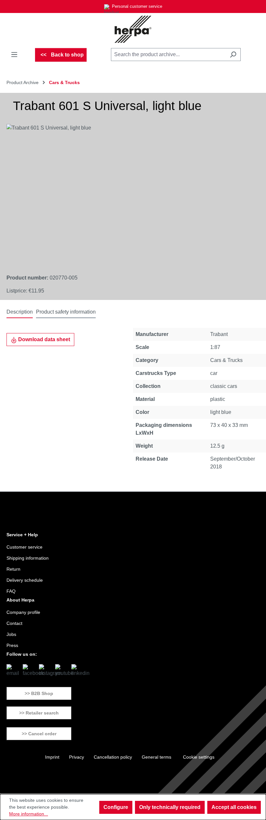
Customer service (24, 547)
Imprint (52, 757)
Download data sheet (43, 339)
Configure (115, 807)
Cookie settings (198, 757)
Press (12, 645)
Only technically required (169, 807)
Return (13, 569)
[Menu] (14, 54)
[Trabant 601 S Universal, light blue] (126, 194)
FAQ (11, 591)
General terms (156, 757)
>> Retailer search (39, 712)
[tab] (19, 312)
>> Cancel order (39, 733)
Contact (14, 623)
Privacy (76, 757)
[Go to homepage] (133, 29)
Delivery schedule (24, 580)
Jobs (11, 634)
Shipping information (27, 558)
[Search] (233, 54)
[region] (126, 194)
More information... (28, 813)
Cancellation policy (113, 757)
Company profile (23, 612)
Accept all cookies (234, 807)
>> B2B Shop (39, 693)
